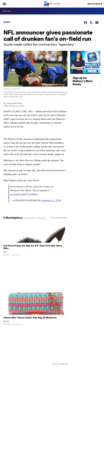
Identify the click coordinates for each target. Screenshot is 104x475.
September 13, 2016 (51, 200)
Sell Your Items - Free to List (34, 218)
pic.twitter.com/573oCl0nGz (24, 194)
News (7, 22)
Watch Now (94, 4)
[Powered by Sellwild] (63, 364)
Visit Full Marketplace (59, 218)
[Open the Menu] (4, 4)
